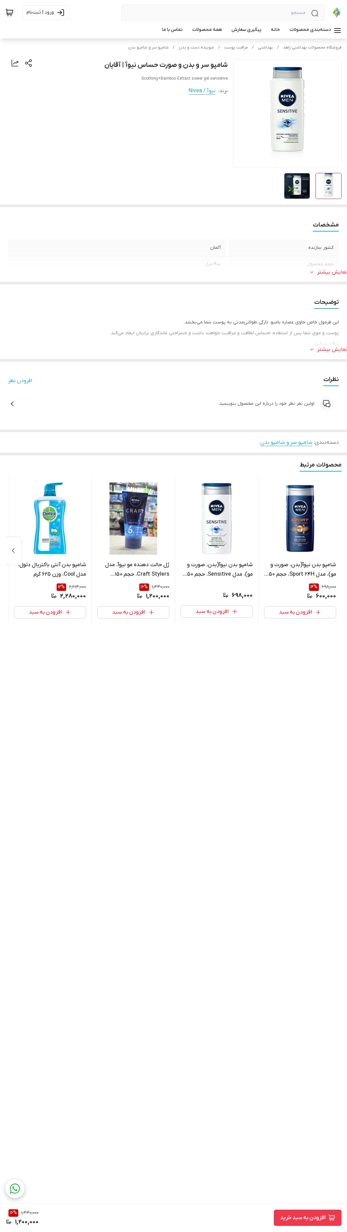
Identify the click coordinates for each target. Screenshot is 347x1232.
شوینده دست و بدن (196, 47)
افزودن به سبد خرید (303, 1217)
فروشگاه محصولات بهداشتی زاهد (312, 47)
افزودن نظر (20, 380)
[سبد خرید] (9, 12)
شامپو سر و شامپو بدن (148, 47)
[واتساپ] (14, 1188)
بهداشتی (265, 47)
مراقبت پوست (236, 47)
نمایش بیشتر (332, 272)
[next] (13, 550)
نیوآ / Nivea (202, 90)
